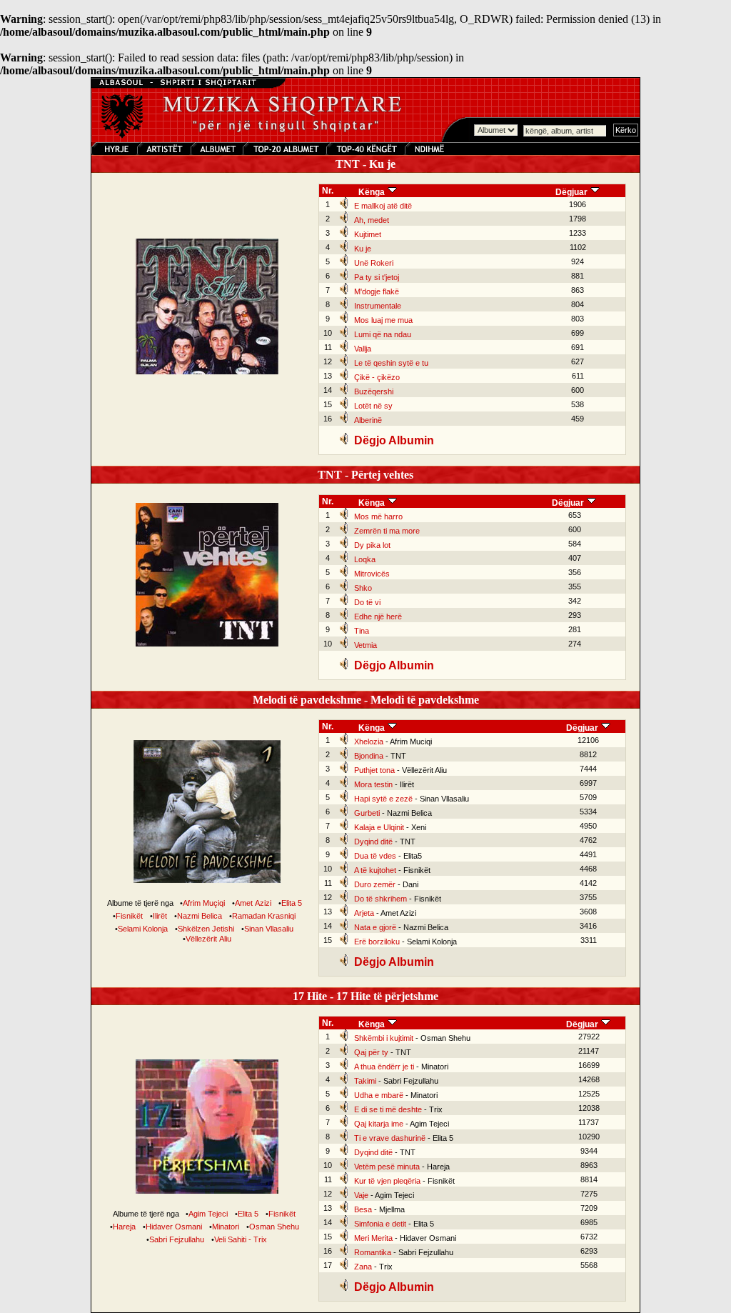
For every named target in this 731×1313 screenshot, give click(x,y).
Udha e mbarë (378, 1095)
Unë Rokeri (373, 263)
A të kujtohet (375, 870)
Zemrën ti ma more (387, 530)
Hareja (124, 1226)
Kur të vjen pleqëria (387, 1181)
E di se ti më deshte (388, 1109)
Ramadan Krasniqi (264, 916)
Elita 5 (291, 903)
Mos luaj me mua (383, 320)
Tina (361, 630)
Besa (363, 1209)
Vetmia (365, 645)
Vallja (362, 348)
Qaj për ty (371, 1052)
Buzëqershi (373, 391)
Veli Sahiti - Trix (240, 1239)
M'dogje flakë (376, 291)
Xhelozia (368, 741)
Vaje (361, 1195)
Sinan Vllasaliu (268, 928)
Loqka (364, 559)
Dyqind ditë (373, 841)
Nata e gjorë (375, 927)
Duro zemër (374, 884)
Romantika (372, 1252)
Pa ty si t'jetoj (376, 277)
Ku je (362, 248)
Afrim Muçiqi (204, 903)
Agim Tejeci (208, 1213)
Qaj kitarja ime (378, 1123)
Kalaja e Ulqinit (379, 827)
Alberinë (368, 420)
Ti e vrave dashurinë (389, 1138)
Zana (363, 1266)
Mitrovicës (372, 573)
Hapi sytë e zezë (383, 798)
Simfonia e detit (380, 1223)
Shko (363, 588)
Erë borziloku (377, 941)
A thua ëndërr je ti (384, 1066)
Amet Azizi (253, 903)
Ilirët (160, 916)
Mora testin (373, 784)
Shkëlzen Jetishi (206, 928)
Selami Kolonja (143, 928)
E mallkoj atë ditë (383, 205)
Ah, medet (371, 220)
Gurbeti (367, 813)
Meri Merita (373, 1238)
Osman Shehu (274, 1226)
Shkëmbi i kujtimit (383, 1038)
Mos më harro (378, 516)
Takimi (365, 1081)
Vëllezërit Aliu (208, 938)
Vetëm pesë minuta (387, 1166)
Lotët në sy (373, 405)
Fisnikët (129, 916)
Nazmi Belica (199, 916)
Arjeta (364, 913)
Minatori (225, 1226)
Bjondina (368, 756)
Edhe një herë (378, 616)
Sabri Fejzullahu (176, 1239)
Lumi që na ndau (382, 334)
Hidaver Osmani (174, 1226)
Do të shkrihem (380, 898)
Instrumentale (377, 305)
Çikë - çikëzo (377, 377)
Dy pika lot (372, 545)
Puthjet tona (374, 770)
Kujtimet (367, 234)
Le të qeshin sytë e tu (391, 363)
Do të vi (367, 602)
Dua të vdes (375, 856)
